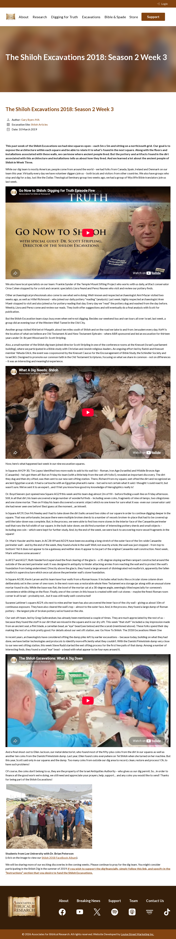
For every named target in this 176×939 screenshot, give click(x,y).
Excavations (91, 17)
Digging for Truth (64, 17)
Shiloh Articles (39, 124)
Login (164, 3)
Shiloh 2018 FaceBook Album (59, 857)
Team (133, 901)
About (24, 17)
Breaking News (88, 901)
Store (133, 17)
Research (40, 17)
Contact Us (155, 901)
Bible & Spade (115, 17)
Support (153, 17)
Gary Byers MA (30, 119)
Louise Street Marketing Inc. (137, 934)
